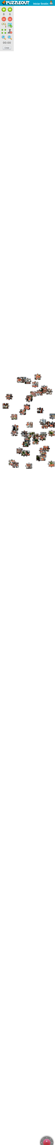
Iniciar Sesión (40, 3)
